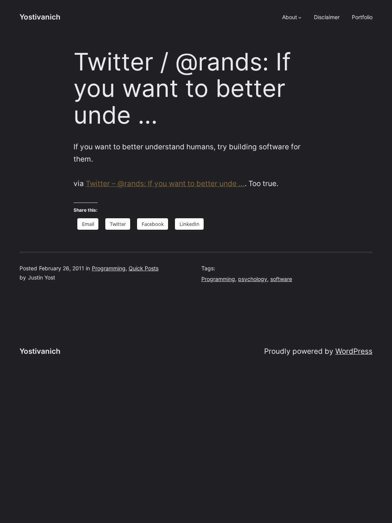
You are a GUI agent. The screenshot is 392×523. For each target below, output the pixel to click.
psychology (252, 279)
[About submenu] (300, 17)
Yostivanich (40, 17)
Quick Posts (143, 268)
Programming (109, 268)
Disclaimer (327, 17)
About (289, 17)
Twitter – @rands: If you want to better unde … (165, 183)
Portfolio (362, 17)
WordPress (353, 351)
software (281, 279)
